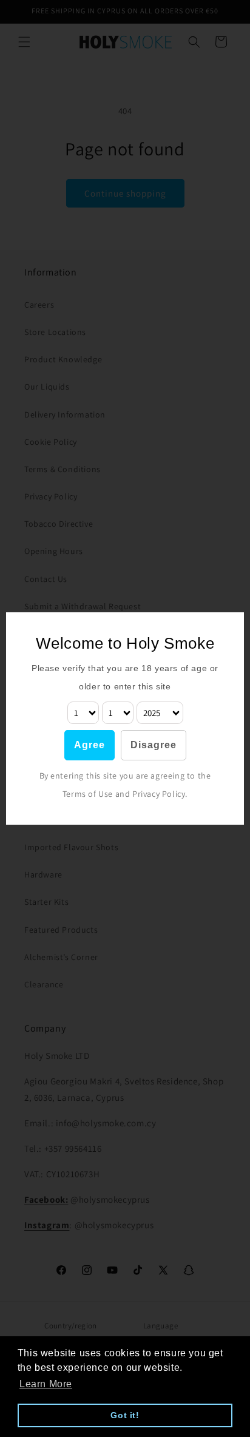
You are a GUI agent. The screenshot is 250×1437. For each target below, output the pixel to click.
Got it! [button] (124, 1415)
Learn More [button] (45, 1384)
